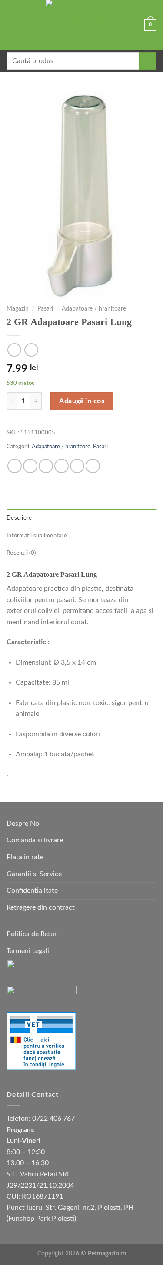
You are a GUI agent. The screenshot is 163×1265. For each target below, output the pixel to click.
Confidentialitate (32, 890)
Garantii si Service (34, 874)
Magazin (18, 309)
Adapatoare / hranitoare (94, 309)
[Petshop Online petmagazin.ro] (81, 25)
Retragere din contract (41, 907)
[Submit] (147, 61)
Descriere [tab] (19, 517)
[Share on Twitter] (46, 466)
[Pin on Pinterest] (77, 466)
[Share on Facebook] (30, 466)
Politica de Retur (32, 934)
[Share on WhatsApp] (14, 466)
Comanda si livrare (35, 840)
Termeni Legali (28, 950)
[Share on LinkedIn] (93, 466)
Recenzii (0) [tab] (21, 553)
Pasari (45, 309)
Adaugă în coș (81, 400)
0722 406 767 (53, 1118)
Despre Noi (24, 823)
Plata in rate (25, 857)
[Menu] (12, 25)
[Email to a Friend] (61, 466)
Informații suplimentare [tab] (37, 535)
